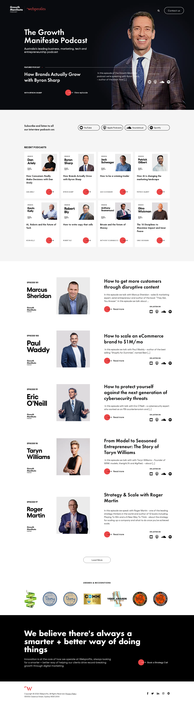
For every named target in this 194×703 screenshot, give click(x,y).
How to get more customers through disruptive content (132, 284)
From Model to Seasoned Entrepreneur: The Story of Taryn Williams (131, 446)
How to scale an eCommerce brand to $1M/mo (133, 339)
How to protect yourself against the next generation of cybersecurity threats (135, 392)
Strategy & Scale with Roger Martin (133, 498)
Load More (97, 560)
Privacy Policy (70, 694)
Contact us (174, 10)
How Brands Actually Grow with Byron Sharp (52, 77)
